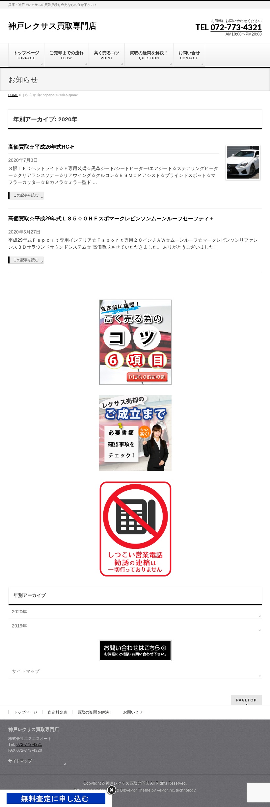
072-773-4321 (236, 27)
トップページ (25, 712)
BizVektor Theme (135, 790)
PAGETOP (246, 700)
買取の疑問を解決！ (95, 712)
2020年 (19, 611)
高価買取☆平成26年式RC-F (41, 147)
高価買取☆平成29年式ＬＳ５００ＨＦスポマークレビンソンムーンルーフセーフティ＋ (111, 218)
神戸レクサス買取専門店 (52, 25)
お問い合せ (133, 712)
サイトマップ (26, 671)
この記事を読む (26, 195)
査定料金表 (57, 712)
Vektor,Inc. (166, 790)
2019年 (19, 625)
